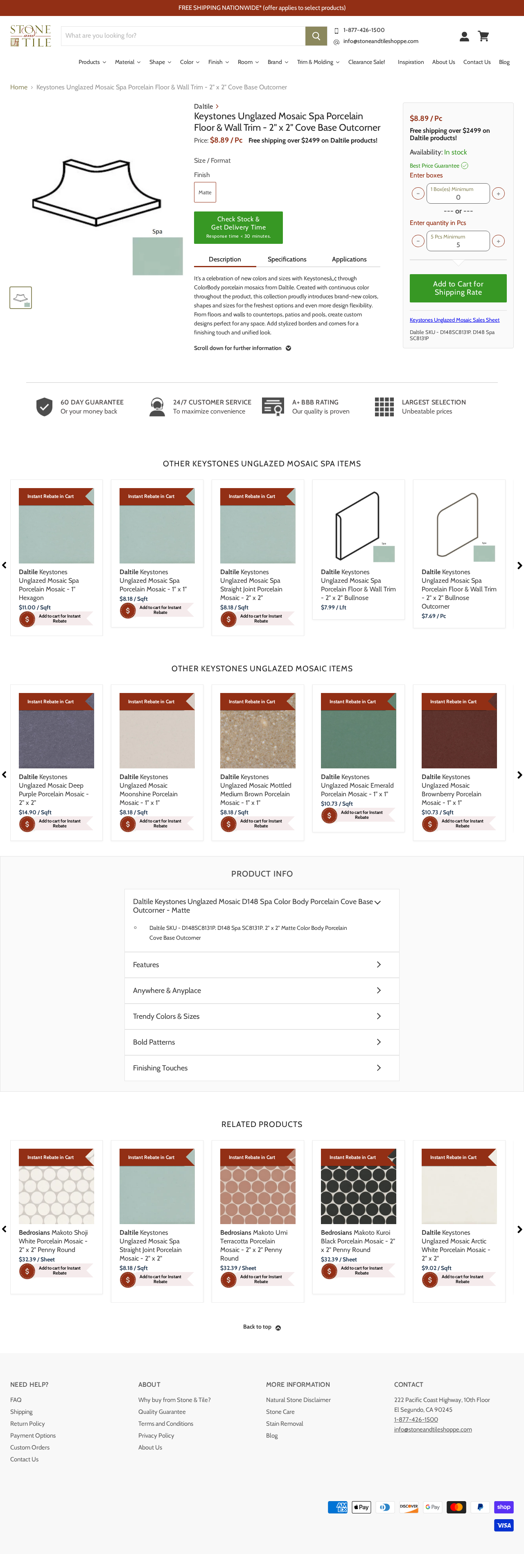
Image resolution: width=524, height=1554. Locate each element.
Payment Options (33, 1435)
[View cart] (483, 36)
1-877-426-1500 (364, 30)
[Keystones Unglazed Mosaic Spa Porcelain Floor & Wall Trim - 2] (98, 190)
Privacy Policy (156, 1435)
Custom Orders (30, 1447)
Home (18, 87)
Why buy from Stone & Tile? (174, 1400)
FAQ (16, 1400)
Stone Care (280, 1411)
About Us (150, 1447)
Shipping (21, 1411)
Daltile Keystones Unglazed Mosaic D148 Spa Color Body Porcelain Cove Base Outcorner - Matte (253, 906)
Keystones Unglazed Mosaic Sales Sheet (454, 319)
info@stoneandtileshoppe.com (380, 41)
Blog (272, 1435)
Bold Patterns (154, 1042)
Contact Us (24, 1459)
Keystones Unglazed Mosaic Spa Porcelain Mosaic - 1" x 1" (153, 580)
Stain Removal (284, 1423)
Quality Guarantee (162, 1411)
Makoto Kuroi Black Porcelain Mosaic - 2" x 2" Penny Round (358, 1241)
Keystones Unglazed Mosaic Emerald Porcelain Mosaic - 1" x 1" (357, 785)
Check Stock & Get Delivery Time (238, 227)
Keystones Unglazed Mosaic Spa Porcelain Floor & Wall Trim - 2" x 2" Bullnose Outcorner (459, 589)
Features (146, 965)
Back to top (257, 1326)
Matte (205, 192)
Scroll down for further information (238, 348)
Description (225, 259)
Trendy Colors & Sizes (166, 1016)
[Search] (316, 36)
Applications (349, 259)
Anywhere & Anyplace (167, 990)
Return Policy (27, 1423)
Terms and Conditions (165, 1423)
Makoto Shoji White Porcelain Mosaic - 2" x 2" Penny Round (53, 1241)
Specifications (287, 259)
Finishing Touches (160, 1068)
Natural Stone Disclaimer (298, 1400)
